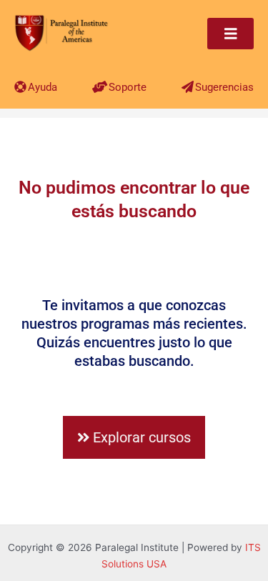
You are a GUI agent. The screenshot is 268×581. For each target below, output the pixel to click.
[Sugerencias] (188, 87)
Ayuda (42, 87)
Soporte (128, 87)
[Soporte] (99, 87)
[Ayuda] (20, 87)
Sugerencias (224, 87)
